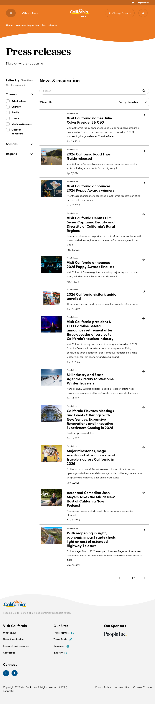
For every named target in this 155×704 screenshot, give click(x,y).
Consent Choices (142, 687)
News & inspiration (13, 639)
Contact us (9, 652)
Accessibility (122, 687)
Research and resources (16, 646)
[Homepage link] (79, 13)
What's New (30, 13)
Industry (58, 652)
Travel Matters (61, 632)
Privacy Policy (103, 687)
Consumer (59, 646)
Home (9, 25)
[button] (140, 2)
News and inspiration (27, 25)
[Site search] (143, 13)
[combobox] (129, 102)
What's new (9, 632)
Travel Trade (60, 639)
